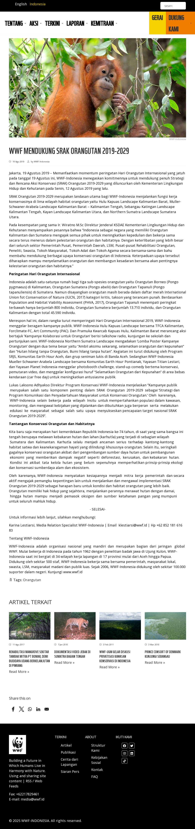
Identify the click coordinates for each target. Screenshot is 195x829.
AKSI (34, 23)
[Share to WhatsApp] (29, 709)
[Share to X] (21, 709)
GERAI (157, 17)
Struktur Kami (98, 748)
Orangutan (32, 580)
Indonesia (38, 4)
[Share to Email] (46, 709)
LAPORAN (75, 23)
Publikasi (68, 752)
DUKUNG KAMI (176, 23)
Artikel (67, 745)
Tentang (14, 23)
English (21, 4)
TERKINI (52, 23)
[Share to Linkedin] (38, 709)
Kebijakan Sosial (99, 760)
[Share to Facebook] (13, 709)
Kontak (97, 769)
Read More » (19, 671)
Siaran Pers (70, 771)
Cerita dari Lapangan (69, 762)
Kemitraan (102, 23)
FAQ (94, 776)
